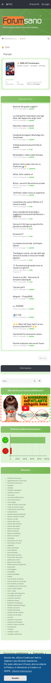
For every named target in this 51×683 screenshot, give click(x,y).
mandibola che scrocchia (16, 586)
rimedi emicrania (13, 610)
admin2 (32, 169)
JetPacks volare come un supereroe (29, 193)
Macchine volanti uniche (23, 126)
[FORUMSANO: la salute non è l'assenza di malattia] (25, 20)
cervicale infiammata (15, 497)
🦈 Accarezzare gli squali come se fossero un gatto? (28, 266)
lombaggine (11, 569)
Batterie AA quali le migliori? (25, 107)
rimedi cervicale (13, 608)
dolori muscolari (13, 536)
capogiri (10, 485)
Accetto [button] (15, 678)
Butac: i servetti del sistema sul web (29, 183)
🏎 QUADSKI (18, 306)
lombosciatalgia (13, 574)
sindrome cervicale (14, 620)
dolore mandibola (14, 533)
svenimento (11, 627)
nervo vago (11, 591)
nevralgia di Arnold (14, 596)
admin (31, 109)
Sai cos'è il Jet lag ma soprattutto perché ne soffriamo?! (28, 225)
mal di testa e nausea (15, 584)
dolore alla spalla (13, 526)
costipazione (12, 512)
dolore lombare (13, 531)
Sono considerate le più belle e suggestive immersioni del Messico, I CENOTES (28, 214)
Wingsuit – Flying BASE (23, 296)
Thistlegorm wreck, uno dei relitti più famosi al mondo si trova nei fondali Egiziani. (29, 255)
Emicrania (38, 653)
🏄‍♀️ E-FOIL (17, 315)
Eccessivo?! (18, 234)
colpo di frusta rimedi (15, 507)
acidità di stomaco (14, 478)
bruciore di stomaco (14, 483)
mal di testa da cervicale (16, 581)
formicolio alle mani (14, 557)
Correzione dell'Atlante (15, 653)
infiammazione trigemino (16, 564)
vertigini (10, 629)
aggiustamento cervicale (16, 481)
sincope (10, 617)
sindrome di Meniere (14, 622)
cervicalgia (11, 502)
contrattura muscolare (15, 509)
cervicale (10, 495)
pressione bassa (13, 600)
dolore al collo (12, 519)
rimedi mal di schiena (15, 612)
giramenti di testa (14, 562)
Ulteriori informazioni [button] (22, 671)
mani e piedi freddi (14, 589)
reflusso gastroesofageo (16, 605)
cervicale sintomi (13, 500)
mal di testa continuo (15, 579)
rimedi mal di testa (14, 615)
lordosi (9, 576)
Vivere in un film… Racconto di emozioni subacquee (26, 278)
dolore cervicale (13, 529)
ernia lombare (12, 552)
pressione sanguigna (15, 603)
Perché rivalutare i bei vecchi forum (28, 343)
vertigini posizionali (14, 634)
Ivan (31, 149)
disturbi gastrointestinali (16, 514)
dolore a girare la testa (15, 516)
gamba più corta (13, 560)
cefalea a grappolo (14, 490)
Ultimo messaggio (33, 84)
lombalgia (11, 572)
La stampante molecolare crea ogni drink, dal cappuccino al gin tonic (28, 117)
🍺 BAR (5, 47)
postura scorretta (13, 598)
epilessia (10, 545)
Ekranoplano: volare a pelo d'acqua (28, 155)
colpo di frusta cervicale (16, 505)
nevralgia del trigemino (16, 593)
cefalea (10, 488)
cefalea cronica (13, 493)
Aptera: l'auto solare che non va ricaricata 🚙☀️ (27, 165)
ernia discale (12, 550)
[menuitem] (9, 4)
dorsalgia (10, 538)
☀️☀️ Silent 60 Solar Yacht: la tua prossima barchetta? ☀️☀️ (28, 325)
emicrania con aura (14, 541)
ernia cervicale (13, 548)
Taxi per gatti (19, 287)
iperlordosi (11, 567)
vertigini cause (12, 632)
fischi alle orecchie (14, 555)
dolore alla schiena (14, 524)
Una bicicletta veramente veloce (27, 334)
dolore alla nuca (13, 521)
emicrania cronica (14, 543)
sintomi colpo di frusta (15, 624)
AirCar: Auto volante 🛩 (23, 174)
